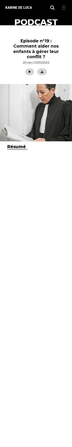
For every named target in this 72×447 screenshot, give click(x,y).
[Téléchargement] (42, 71)
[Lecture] (29, 71)
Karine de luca (18, 8)
